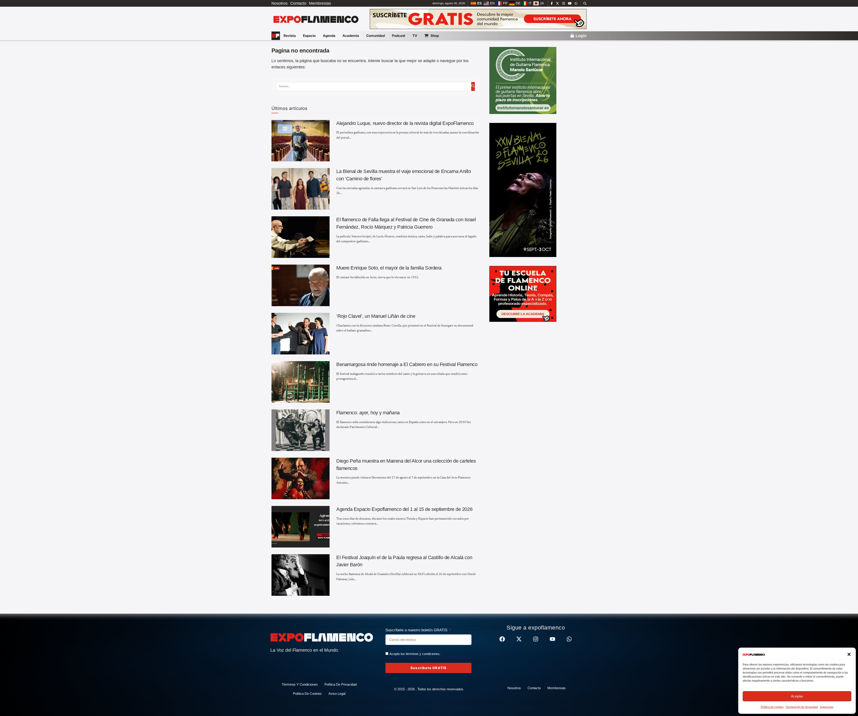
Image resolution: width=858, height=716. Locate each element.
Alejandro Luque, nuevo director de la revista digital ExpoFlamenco (405, 123)
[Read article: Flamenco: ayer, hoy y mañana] (300, 430)
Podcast (398, 36)
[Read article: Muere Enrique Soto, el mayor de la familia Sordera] (300, 285)
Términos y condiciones (300, 684)
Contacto (298, 3)
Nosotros (279, 3)
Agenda (329, 36)
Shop (435, 36)
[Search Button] (585, 3)
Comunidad (375, 36)
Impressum (826, 707)
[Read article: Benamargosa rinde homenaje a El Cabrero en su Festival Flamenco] (300, 382)
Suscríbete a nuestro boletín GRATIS (416, 630)
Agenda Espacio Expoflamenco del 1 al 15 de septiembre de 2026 (404, 509)
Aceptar (797, 696)
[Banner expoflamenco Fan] (478, 19)
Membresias (320, 3)
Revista (290, 36)
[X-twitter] (519, 639)
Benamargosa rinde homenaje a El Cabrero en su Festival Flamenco (406, 364)
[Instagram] (535, 639)
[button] (849, 654)
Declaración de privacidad (802, 707)
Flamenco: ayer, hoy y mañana (368, 412)
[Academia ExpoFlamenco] (522, 293)
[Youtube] (552, 639)
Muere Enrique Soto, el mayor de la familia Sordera (389, 268)
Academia (351, 36)
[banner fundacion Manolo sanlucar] (522, 80)
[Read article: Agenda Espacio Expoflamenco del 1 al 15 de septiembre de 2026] (300, 527)
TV (414, 36)
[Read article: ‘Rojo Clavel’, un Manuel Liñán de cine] (300, 333)
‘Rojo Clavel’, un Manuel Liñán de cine (375, 316)
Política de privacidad (340, 684)
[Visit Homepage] (315, 19)
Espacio (309, 36)
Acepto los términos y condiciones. (414, 654)
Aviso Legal (336, 693)
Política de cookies (772, 707)
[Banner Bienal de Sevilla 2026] (522, 189)
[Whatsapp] (569, 639)
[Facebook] (502, 639)
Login (580, 36)
